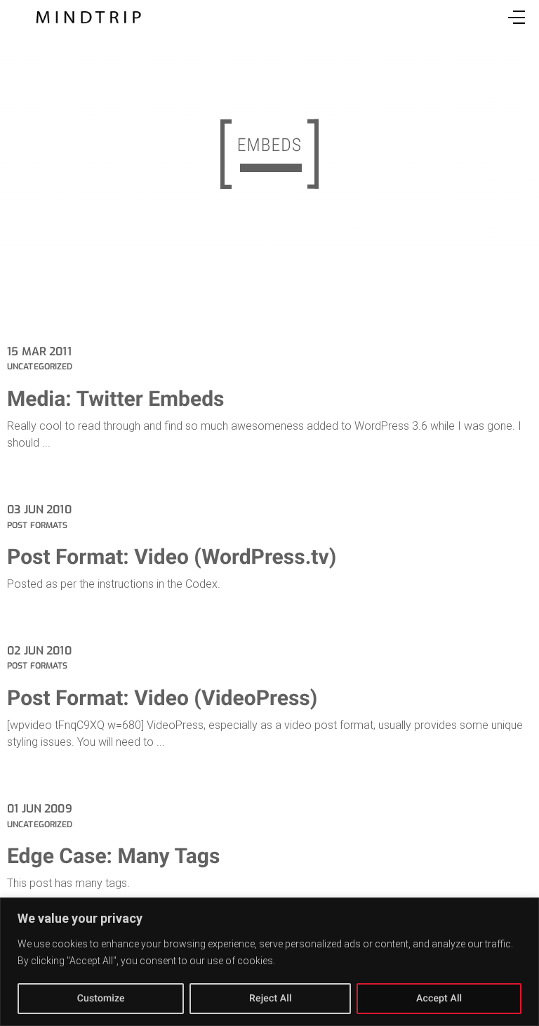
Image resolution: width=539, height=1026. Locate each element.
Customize (101, 998)
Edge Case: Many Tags (113, 856)
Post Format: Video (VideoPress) (162, 698)
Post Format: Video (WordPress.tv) (171, 557)
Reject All (270, 998)
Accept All (439, 998)
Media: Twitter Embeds (115, 399)
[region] (269, 961)
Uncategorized (40, 366)
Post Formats (37, 525)
